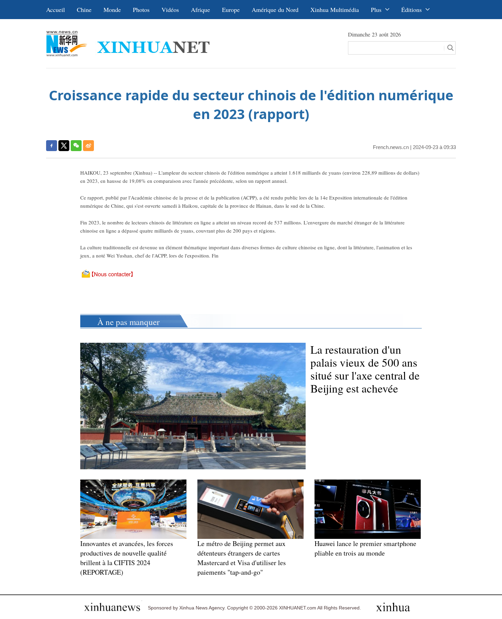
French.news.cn (391, 147)
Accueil (55, 9)
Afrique (200, 9)
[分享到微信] (76, 145)
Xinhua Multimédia (334, 9)
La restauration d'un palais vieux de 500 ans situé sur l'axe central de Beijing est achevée (365, 369)
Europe (231, 9)
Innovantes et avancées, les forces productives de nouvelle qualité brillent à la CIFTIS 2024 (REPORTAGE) (126, 558)
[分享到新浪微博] (88, 145)
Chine (84, 9)
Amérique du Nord (275, 9)
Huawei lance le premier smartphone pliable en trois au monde (365, 548)
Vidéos (170, 9)
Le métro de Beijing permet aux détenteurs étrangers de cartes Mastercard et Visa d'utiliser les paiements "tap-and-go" (241, 558)
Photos (141, 9)
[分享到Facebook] (51, 145)
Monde (112, 9)
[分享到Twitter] (63, 145)
